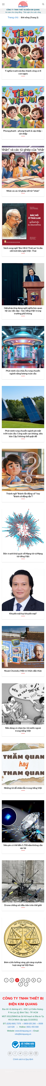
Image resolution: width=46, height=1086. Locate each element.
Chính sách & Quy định (23, 1059)
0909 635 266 (30, 1024)
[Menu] (3, 4)
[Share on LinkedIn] (36, 1053)
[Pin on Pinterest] (30, 1053)
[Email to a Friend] (25, 1053)
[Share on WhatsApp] (10, 1053)
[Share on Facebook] (15, 1053)
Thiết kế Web (31, 1071)
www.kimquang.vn (23, 1031)
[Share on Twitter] (20, 1053)
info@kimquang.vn (23, 1034)
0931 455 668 (32, 1027)
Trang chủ (13, 17)
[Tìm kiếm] (43, 4)
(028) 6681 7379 (14, 1024)
